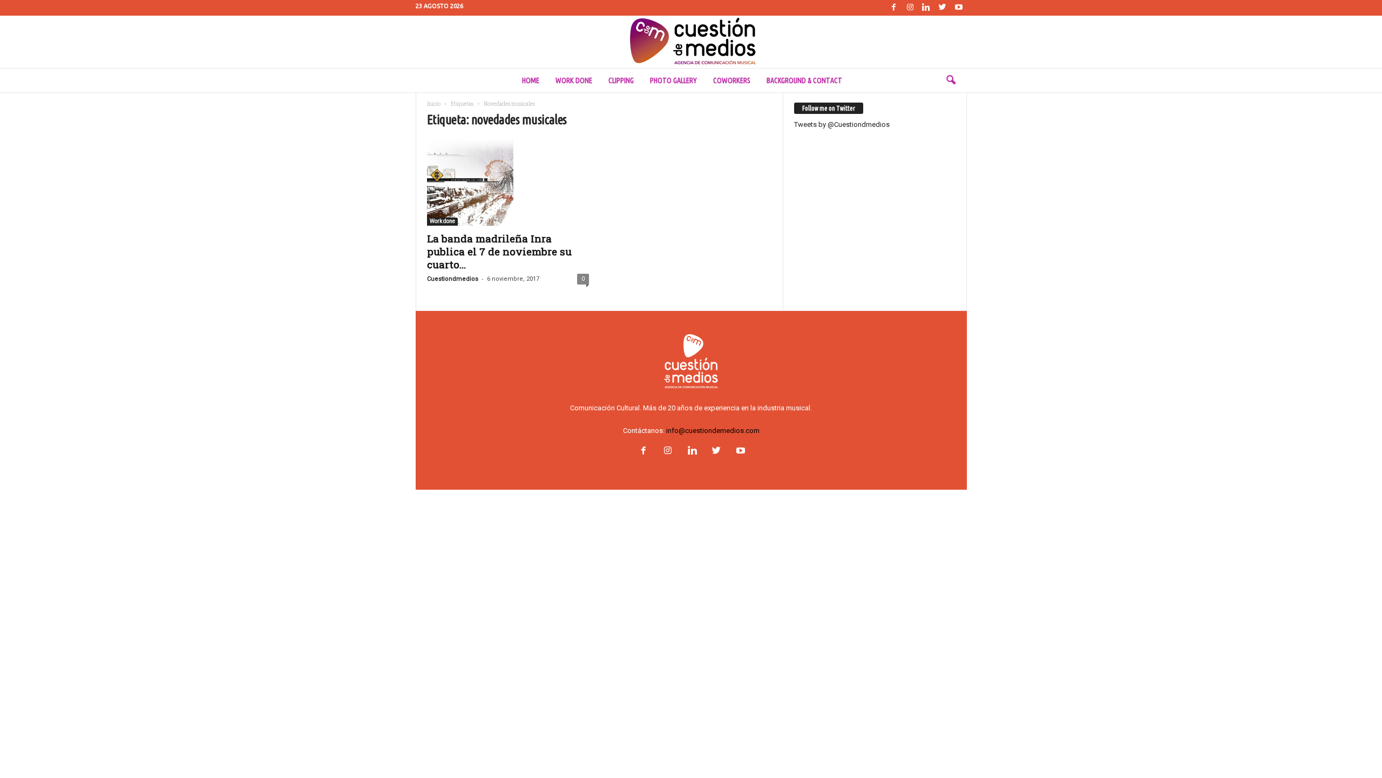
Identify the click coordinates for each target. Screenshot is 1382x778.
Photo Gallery (673, 80)
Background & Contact (804, 80)
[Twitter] (942, 8)
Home (530, 80)
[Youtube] (958, 8)
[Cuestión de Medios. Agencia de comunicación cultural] (691, 42)
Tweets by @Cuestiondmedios (842, 124)
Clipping (621, 80)
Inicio (434, 103)
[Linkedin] (926, 8)
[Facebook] (894, 8)
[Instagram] (910, 8)
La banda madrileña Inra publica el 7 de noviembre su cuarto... (499, 251)
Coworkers (731, 80)
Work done (573, 80)
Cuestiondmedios (452, 278)
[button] (951, 80)
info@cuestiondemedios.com (713, 431)
